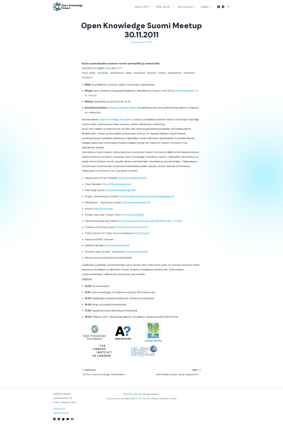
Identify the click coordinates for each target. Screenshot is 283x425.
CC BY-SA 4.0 (143, 398)
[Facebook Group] (63, 419)
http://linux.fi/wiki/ (103, 208)
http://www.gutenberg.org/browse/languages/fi (146, 196)
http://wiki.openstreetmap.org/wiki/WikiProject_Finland (150, 221)
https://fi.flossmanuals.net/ (116, 184)
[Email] (72, 419)
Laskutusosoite (61, 413)
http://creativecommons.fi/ (131, 227)
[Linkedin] (223, 6)
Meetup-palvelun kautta (123, 107)
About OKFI (141, 6)
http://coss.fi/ (142, 233)
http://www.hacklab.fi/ (117, 245)
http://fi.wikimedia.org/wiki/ (120, 190)
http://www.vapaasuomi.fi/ (132, 178)
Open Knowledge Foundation (116, 119)
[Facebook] (218, 6)
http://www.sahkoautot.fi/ (136, 202)
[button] (149, 7)
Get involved (185, 6)
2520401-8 (59, 408)
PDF (118, 68)
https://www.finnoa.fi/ (136, 251)
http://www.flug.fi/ (134, 214)
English (205, 6)
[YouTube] (67, 419)
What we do (163, 6)
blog (108, 68)
